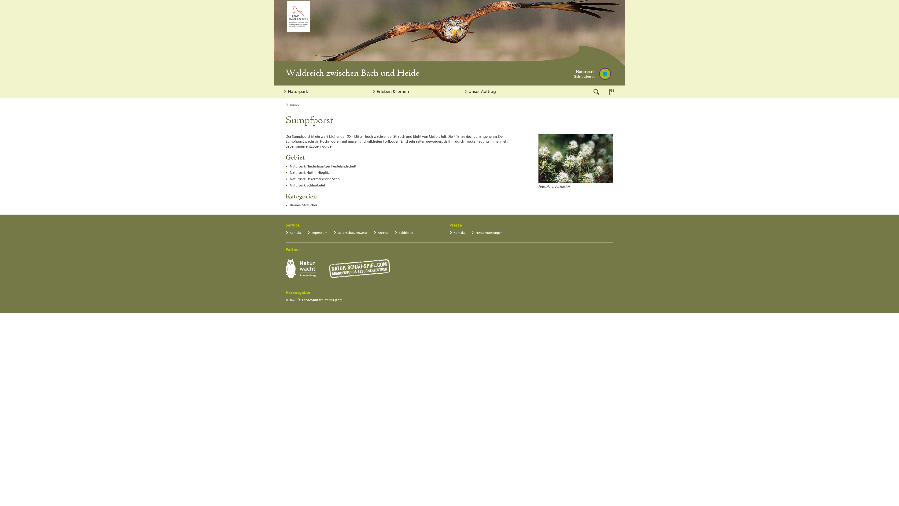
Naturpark (298, 91)
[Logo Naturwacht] (301, 268)
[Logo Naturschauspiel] (359, 268)
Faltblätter (406, 233)
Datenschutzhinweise (353, 233)
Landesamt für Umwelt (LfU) (322, 300)
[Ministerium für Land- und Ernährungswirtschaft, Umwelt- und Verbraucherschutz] (298, 16)
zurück (294, 105)
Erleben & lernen (393, 91)
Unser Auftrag (482, 91)
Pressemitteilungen (488, 233)
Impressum (319, 233)
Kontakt (295, 233)
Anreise (383, 233)
